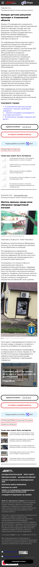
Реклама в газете (9, 477)
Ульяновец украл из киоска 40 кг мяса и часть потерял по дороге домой (19, 374)
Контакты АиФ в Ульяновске (14, 484)
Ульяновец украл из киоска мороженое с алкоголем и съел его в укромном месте (22, 459)
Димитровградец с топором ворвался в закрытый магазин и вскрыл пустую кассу (23, 446)
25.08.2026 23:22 (6, 195)
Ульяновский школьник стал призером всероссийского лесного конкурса (22, 159)
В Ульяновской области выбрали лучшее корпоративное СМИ (22, 178)
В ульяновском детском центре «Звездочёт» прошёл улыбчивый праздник (17, 109)
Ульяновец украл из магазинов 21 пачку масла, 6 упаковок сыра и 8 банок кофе (22, 433)
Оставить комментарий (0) (19, 134)
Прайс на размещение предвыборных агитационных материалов (18, 491)
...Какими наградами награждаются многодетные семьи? (18, 114)
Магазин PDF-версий (26, 477)
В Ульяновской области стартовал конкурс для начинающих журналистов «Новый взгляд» (22, 185)
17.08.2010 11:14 (6, 8)
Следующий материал (19, 561)
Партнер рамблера (29, 557)
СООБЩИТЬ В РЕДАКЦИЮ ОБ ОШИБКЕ (17, 495)
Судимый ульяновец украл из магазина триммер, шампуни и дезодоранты (22, 440)
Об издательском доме (12, 474)
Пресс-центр (29, 474)
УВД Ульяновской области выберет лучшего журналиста (21, 171)
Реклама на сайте (9, 487)
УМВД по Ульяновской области (12, 236)
